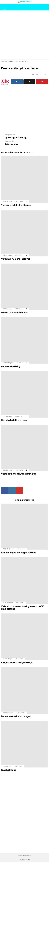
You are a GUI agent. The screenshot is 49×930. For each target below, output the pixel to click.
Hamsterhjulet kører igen (14, 420)
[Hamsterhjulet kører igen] (24, 394)
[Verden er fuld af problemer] (24, 233)
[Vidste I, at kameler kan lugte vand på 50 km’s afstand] (24, 580)
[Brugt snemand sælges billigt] (24, 636)
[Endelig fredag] (24, 744)
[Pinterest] (42, 81)
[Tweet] (29, 81)
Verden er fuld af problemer (15, 258)
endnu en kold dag (11, 366)
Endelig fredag (8, 770)
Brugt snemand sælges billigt (16, 662)
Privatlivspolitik (24, 860)
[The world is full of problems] (24, 179)
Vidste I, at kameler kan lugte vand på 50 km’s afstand (22, 607)
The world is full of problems (16, 205)
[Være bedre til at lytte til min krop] (24, 448)
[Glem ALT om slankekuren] (24, 287)
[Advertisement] (24, 34)
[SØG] (46, 7)
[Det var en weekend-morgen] (24, 690)
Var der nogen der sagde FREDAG (18, 552)
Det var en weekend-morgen (16, 716)
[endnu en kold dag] (24, 340)
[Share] (17, 81)
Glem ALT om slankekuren (14, 312)
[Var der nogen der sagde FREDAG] (24, 527)
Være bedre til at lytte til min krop (18, 473)
